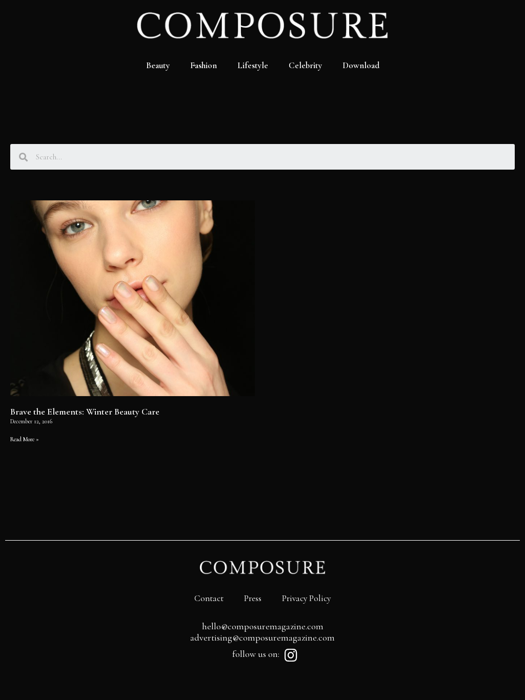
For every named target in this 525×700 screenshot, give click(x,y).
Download (360, 65)
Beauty (158, 65)
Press (252, 598)
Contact (209, 598)
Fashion (203, 65)
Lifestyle (252, 65)
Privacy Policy (306, 598)
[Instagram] (291, 655)
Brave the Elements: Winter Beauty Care (84, 411)
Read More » (24, 439)
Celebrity (305, 65)
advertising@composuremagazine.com (262, 637)
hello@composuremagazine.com (263, 626)
